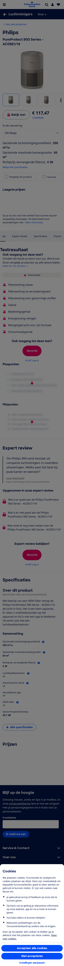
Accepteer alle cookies (32, 948)
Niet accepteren (32, 956)
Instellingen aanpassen (32, 962)
